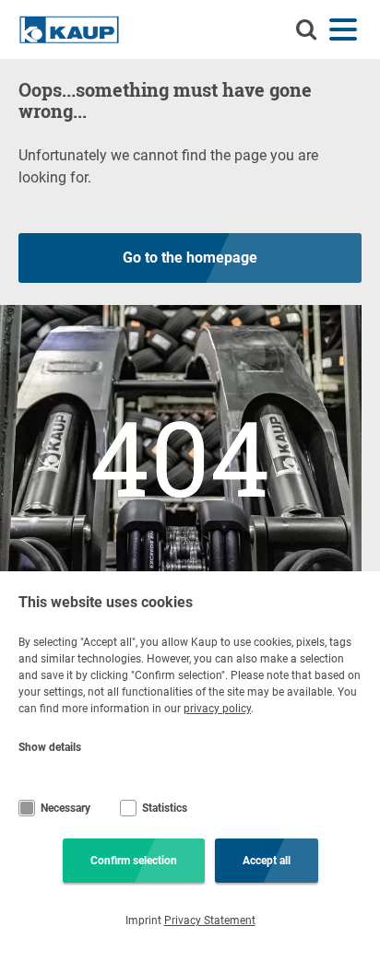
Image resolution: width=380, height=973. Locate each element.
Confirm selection (133, 860)
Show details (49, 747)
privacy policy (217, 708)
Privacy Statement (209, 920)
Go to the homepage (190, 257)
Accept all (267, 860)
